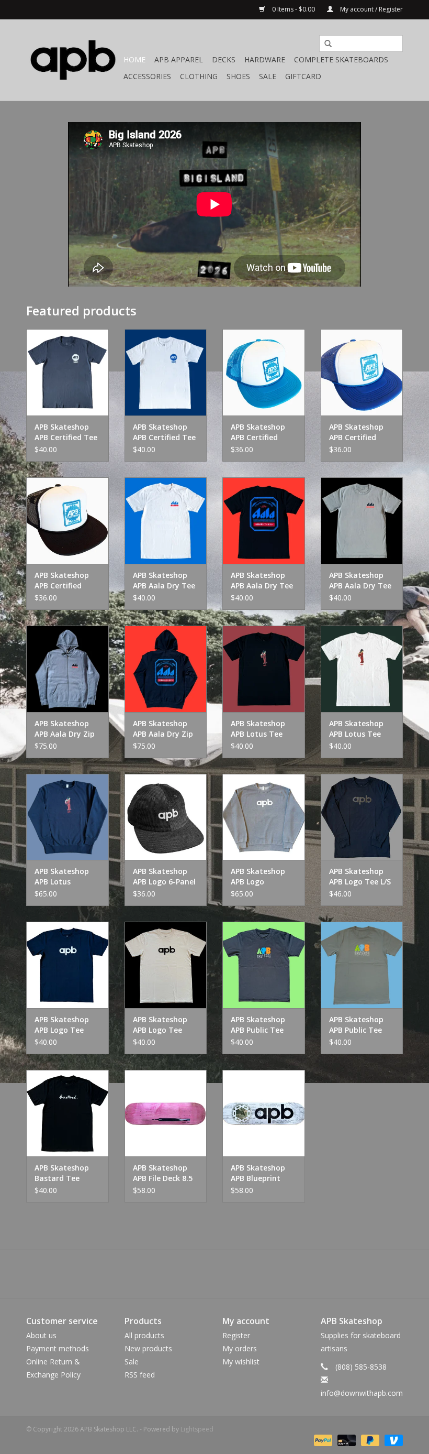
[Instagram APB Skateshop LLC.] (233, 1273)
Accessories (147, 76)
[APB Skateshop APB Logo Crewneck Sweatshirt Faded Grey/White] (263, 817)
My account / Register (370, 9)
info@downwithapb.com (362, 1393)
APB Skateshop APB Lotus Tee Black (258, 728)
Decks (223, 59)
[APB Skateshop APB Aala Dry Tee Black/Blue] (263, 520)
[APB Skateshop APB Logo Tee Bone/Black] (166, 965)
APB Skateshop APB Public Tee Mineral (356, 1024)
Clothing (199, 76)
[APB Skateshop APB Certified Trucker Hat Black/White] (67, 520)
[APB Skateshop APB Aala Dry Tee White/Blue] (166, 520)
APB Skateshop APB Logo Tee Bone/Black (160, 1024)
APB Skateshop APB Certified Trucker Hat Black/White (62, 580)
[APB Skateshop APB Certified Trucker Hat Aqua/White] (263, 372)
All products (144, 1335)
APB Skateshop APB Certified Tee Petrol (66, 432)
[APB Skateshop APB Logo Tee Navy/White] (67, 965)
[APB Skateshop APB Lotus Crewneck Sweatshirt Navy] (67, 817)
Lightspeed (196, 1429)
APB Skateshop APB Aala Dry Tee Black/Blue (262, 580)
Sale (267, 76)
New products (148, 1348)
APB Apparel (178, 59)
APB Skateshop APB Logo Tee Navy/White (62, 1024)
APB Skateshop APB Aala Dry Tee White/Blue (164, 580)
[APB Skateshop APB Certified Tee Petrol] (67, 372)
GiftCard (303, 76)
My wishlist (240, 1361)
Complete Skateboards (341, 59)
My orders (239, 1348)
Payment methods (57, 1348)
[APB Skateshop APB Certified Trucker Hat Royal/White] (362, 372)
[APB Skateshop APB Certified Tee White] (166, 372)
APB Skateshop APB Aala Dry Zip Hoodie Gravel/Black (65, 728)
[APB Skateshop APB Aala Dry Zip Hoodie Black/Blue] (166, 669)
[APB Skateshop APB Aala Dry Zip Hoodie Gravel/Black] (67, 669)
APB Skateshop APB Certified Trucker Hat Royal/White (356, 432)
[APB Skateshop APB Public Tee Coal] (263, 965)
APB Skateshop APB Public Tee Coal (258, 1024)
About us (41, 1335)
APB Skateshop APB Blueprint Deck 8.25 (258, 1173)
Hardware (264, 59)
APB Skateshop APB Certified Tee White (164, 432)
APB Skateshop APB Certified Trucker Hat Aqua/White (258, 432)
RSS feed (140, 1375)
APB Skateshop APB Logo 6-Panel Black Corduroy (164, 876)
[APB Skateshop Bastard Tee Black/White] (67, 1113)
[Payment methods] (322, 1439)
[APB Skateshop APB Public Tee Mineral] (362, 965)
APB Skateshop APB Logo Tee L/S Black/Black (360, 876)
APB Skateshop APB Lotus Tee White (356, 728)
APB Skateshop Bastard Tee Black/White (62, 1173)
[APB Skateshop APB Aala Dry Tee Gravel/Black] (362, 520)
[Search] (324, 44)
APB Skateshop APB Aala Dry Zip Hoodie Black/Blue (165, 728)
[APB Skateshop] (73, 60)
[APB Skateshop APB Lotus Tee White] (362, 669)
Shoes (238, 76)
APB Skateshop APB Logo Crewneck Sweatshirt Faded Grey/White (263, 876)
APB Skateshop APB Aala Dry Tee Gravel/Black (360, 580)
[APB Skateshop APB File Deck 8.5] (166, 1113)
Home (134, 59)
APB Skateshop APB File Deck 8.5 (163, 1173)
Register (236, 1335)
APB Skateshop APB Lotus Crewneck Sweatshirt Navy (65, 876)
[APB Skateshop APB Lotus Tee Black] (263, 669)
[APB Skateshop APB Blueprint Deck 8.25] (263, 1113)
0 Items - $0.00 (293, 9)
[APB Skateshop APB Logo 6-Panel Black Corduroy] (166, 817)
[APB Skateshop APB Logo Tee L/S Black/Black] (362, 817)
